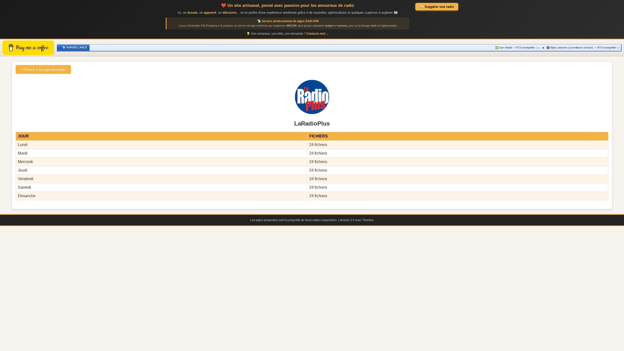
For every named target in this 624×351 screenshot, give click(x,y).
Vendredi (25, 179)
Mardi (23, 153)
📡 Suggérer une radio (437, 7)
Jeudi (22, 170)
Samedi (24, 187)
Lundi (23, 145)
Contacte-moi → (317, 33)
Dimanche (27, 196)
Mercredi (25, 162)
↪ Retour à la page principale (43, 69)
